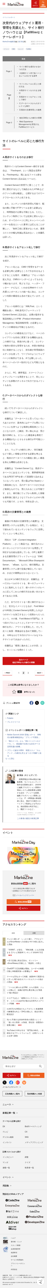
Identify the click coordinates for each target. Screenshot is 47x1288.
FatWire (28, 49)
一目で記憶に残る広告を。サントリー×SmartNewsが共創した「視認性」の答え (24, 961)
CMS (13, 49)
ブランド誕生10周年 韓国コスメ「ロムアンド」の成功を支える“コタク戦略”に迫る (24, 753)
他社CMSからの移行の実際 (30, 117)
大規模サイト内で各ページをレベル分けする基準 (30, 74)
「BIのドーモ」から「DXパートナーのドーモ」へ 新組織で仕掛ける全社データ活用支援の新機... (23, 744)
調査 (26, 1157)
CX (26, 1131)
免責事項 (14, 1252)
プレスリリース (13, 721)
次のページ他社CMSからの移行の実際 (23, 661)
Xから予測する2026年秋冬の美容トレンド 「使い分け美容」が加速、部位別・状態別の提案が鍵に (25, 1022)
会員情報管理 (15, 1249)
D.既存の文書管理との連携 (30, 109)
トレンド (20, 49)
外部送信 (14, 1269)
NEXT (39, 673)
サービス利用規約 (17, 1260)
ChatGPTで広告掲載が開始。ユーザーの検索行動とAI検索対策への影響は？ (25, 969)
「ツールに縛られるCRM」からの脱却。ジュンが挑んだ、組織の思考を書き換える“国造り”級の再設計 (25, 990)
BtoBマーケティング (33, 1126)
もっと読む (9, 758)
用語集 (6, 1185)
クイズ (27, 1162)
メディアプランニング (34, 1142)
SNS (26, 1137)
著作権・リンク (16, 1241)
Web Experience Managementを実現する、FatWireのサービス (30, 124)
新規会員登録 (24, 902)
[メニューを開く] (4, 4)
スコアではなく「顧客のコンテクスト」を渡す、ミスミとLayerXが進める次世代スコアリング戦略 (25, 1001)
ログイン (25, 908)
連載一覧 (6, 1167)
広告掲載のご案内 (12, 1093)
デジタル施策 (8, 1137)
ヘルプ (13, 1238)
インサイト (7, 1142)
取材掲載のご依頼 (34, 1093)
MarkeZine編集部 (9, 41)
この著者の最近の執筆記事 (28, 818)
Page (9, 71)
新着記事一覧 (9, 1112)
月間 (34, 933)
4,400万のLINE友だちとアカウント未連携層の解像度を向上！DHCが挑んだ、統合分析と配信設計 (25, 1011)
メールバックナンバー (25, 895)
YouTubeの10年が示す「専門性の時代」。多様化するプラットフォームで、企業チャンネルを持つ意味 (25, 1033)
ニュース (7, 1104)
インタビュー (8, 1157)
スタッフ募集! (16, 1245)
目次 (23, 58)
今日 (13, 933)
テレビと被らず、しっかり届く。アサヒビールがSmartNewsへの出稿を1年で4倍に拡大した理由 (25, 942)
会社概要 (14, 1256)
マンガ (5, 1162)
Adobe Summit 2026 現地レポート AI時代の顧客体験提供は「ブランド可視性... (24, 736)
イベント (6, 49)
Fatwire (10, 718)
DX (4, 1126)
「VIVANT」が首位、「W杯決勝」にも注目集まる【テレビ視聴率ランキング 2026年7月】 (25, 951)
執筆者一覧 (29, 1167)
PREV (8, 673)
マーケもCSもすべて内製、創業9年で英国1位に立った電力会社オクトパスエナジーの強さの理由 (25, 979)
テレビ (5, 1131)
